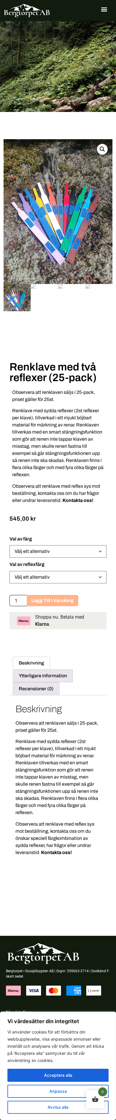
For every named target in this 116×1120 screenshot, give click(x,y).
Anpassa (58, 1091)
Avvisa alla (58, 1107)
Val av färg (21, 539)
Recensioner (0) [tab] (36, 688)
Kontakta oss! (77, 500)
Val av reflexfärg (27, 564)
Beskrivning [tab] (31, 662)
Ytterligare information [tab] (43, 675)
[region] (58, 1066)
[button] (104, 9)
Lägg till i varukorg (52, 600)
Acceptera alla (58, 1075)
